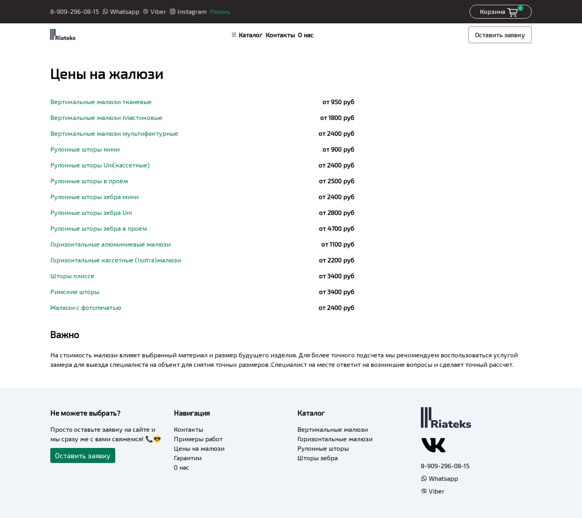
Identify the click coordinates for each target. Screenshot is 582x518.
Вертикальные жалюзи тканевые (101, 101)
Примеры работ (198, 438)
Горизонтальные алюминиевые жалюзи (110, 244)
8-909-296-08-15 (74, 11)
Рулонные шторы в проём (89, 180)
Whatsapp (124, 11)
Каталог (250, 34)
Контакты (280, 34)
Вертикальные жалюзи (332, 429)
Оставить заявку (500, 34)
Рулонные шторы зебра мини (94, 196)
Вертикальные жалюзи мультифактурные (114, 133)
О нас (306, 34)
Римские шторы (74, 291)
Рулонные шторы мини (85, 149)
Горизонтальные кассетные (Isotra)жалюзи (115, 260)
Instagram (192, 11)
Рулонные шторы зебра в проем (98, 228)
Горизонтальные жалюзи (335, 438)
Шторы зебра (317, 457)
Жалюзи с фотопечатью (85, 307)
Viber (158, 11)
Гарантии (188, 457)
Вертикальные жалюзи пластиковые (106, 117)
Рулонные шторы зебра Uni (91, 212)
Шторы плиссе (72, 275)
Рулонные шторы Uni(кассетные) (100, 165)
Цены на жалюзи (199, 448)
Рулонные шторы (323, 448)
